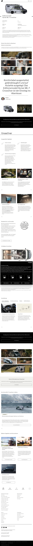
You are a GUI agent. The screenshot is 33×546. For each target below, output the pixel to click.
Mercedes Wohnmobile (4, 496)
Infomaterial (2, 517)
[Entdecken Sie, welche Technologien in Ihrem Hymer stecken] (8, 441)
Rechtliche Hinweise (24, 541)
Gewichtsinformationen (4, 541)
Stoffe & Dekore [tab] (27, 300)
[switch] (12, 277)
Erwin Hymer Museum (20, 517)
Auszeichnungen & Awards (20, 516)
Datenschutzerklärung (28, 272)
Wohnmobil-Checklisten (20, 497)
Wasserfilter (8, 210)
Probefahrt (2, 516)
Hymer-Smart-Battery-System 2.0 (9, 147)
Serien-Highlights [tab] (5, 300)
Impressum (9, 541)
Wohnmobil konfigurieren (4, 506)
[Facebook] (4, 527)
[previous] (2, 190)
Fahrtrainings (18, 498)
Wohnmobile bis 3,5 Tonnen (4, 502)
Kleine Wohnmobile (3, 501)
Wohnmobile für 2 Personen (4, 508)
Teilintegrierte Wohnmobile (4, 498)
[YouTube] (6, 527)
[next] (31, 190)
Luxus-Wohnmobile (3, 507)
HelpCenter (2, 521)
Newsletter (2, 522)
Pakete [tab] (20, 300)
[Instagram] (1, 527)
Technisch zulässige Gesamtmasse (22, 25)
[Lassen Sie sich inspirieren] (24, 441)
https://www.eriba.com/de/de (5, 533)
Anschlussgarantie (3, 518)
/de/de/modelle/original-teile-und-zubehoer (6, 530)
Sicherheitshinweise (18, 541)
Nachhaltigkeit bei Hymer (20, 513)
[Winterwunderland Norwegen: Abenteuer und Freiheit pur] (16, 403)
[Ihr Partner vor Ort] (8, 468)
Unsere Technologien (4, 503)
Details (29, 280)
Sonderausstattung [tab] (14, 300)
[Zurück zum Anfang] (31, 538)
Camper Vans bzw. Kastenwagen (5, 497)
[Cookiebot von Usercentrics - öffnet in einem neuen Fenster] (28, 262)
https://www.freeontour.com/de (5, 536)
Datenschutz (13, 541)
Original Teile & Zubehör (4, 513)
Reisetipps (18, 496)
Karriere (18, 518)
